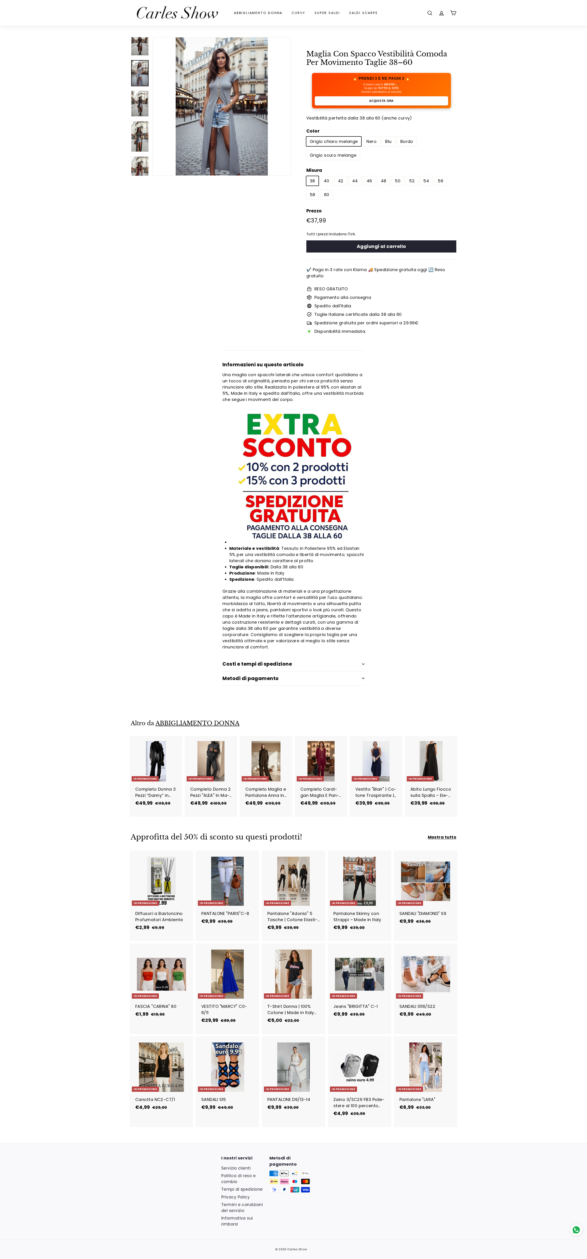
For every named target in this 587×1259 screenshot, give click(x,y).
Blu (388, 141)
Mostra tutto (442, 837)
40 (326, 181)
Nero (371, 141)
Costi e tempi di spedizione (257, 664)
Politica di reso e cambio (238, 1178)
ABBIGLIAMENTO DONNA (258, 13)
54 (426, 181)
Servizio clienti (236, 1168)
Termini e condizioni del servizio (242, 1207)
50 (397, 181)
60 (326, 194)
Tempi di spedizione (242, 1189)
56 (440, 181)
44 (355, 181)
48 (383, 181)
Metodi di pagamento (250, 678)
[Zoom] (222, 106)
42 (340, 181)
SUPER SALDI (327, 13)
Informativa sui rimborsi (237, 1221)
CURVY (298, 13)
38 (312, 181)
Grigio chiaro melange (334, 141)
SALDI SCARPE (363, 13)
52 (412, 181)
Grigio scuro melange (333, 155)
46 (369, 181)
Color (312, 131)
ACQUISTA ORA (381, 100)
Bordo (406, 141)
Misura (314, 170)
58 (312, 194)
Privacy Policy (235, 1197)
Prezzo (314, 211)
